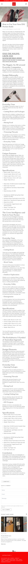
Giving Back (12, 560)
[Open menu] (3, 4)
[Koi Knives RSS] (26, 514)
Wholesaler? (19, 560)
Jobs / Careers (5, 560)
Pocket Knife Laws (6, 535)
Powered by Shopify (6, 561)
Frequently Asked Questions (8, 559)
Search (12, 558)
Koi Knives (4, 558)
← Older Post (5, 481)
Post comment (6, 509)
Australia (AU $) (6, 555)
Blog (17, 559)
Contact (17, 558)
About (20, 559)
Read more (3, 543)
